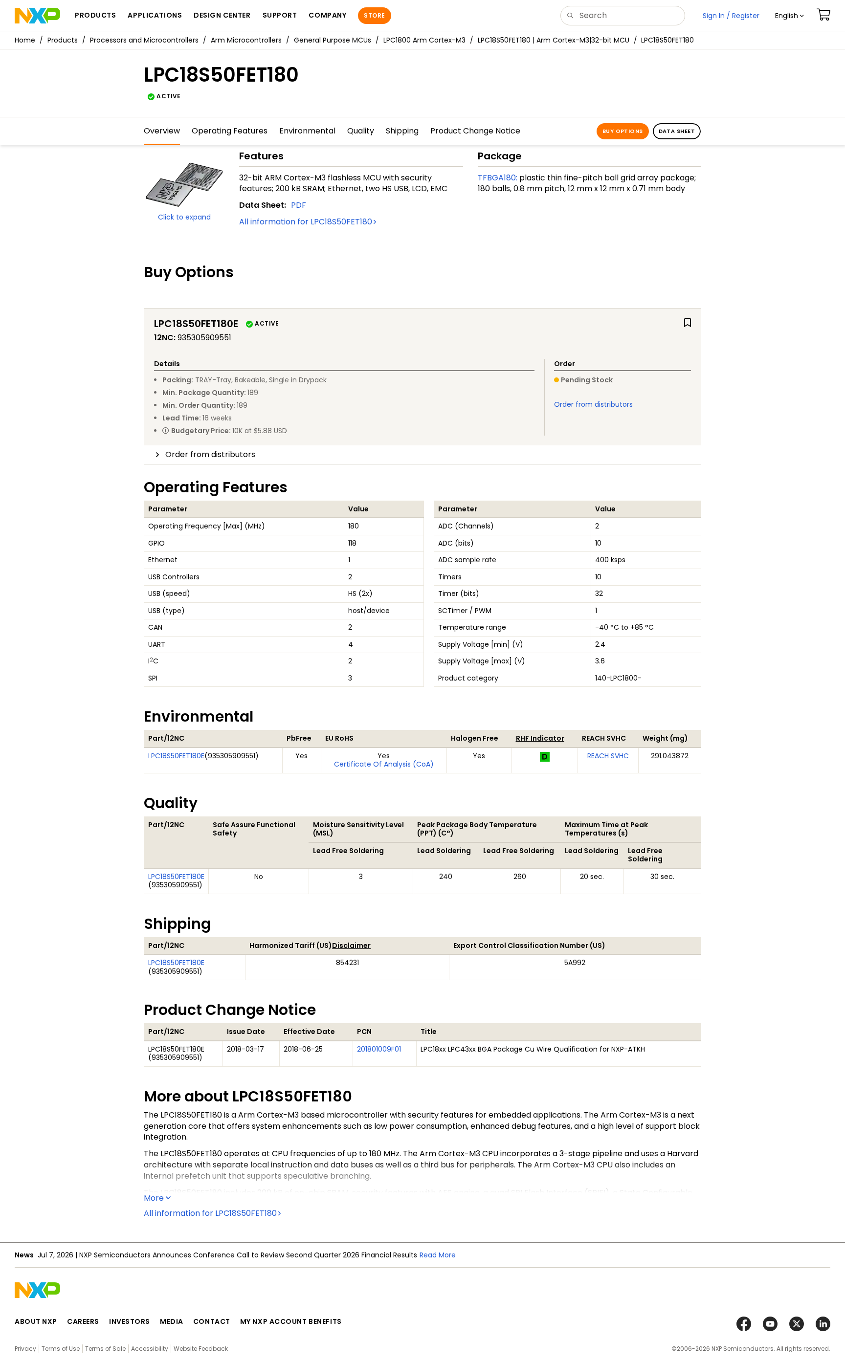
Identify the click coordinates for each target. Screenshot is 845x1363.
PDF (298, 205)
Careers (83, 1321)
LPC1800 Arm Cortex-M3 (424, 40)
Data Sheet (677, 131)
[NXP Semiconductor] (37, 15)
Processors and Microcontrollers (144, 40)
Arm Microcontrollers (246, 40)
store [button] (374, 15)
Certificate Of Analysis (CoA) (384, 764)
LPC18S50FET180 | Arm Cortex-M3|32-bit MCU (553, 40)
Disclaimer (351, 945)
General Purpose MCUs (332, 40)
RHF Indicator (540, 738)
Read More (438, 1255)
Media (171, 1321)
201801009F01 (379, 1049)
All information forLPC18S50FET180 (305, 221)
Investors (129, 1321)
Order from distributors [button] (210, 454)
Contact (211, 1321)
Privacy (25, 1348)
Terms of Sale (105, 1348)
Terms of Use (61, 1348)
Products (62, 40)
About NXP (36, 1321)
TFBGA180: (497, 177)
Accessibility (149, 1348)
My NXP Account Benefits (291, 1321)
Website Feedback (201, 1348)
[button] (789, 15)
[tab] (422, 454)
